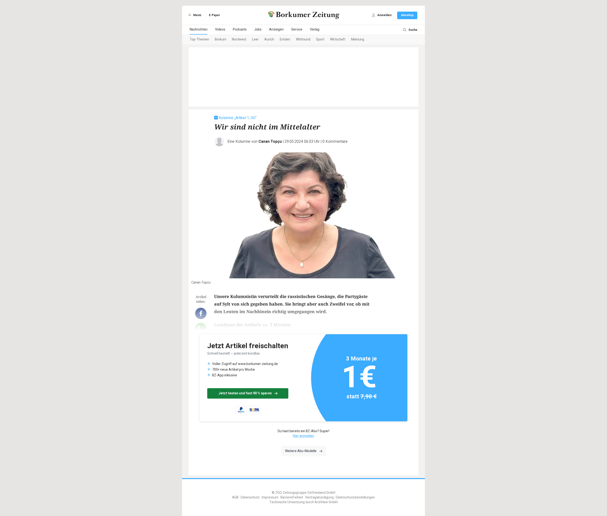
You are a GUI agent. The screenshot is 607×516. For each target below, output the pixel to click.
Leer (255, 39)
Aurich (269, 39)
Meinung (357, 39)
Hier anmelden (303, 435)
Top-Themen (199, 39)
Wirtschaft (337, 39)
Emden (285, 39)
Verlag (314, 29)
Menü (197, 15)
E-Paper (214, 15)
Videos (220, 29)
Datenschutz (250, 497)
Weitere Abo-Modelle (301, 451)
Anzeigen (276, 29)
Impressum (270, 497)
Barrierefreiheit (292, 497)
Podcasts (240, 29)
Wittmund (303, 39)
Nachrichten (198, 29)
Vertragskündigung (319, 497)
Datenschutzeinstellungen (355, 497)
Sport (320, 39)
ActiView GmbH (326, 502)
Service (296, 29)
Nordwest (239, 39)
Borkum (220, 39)
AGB (235, 497)
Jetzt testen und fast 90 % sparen (245, 393)
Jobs (258, 29)
